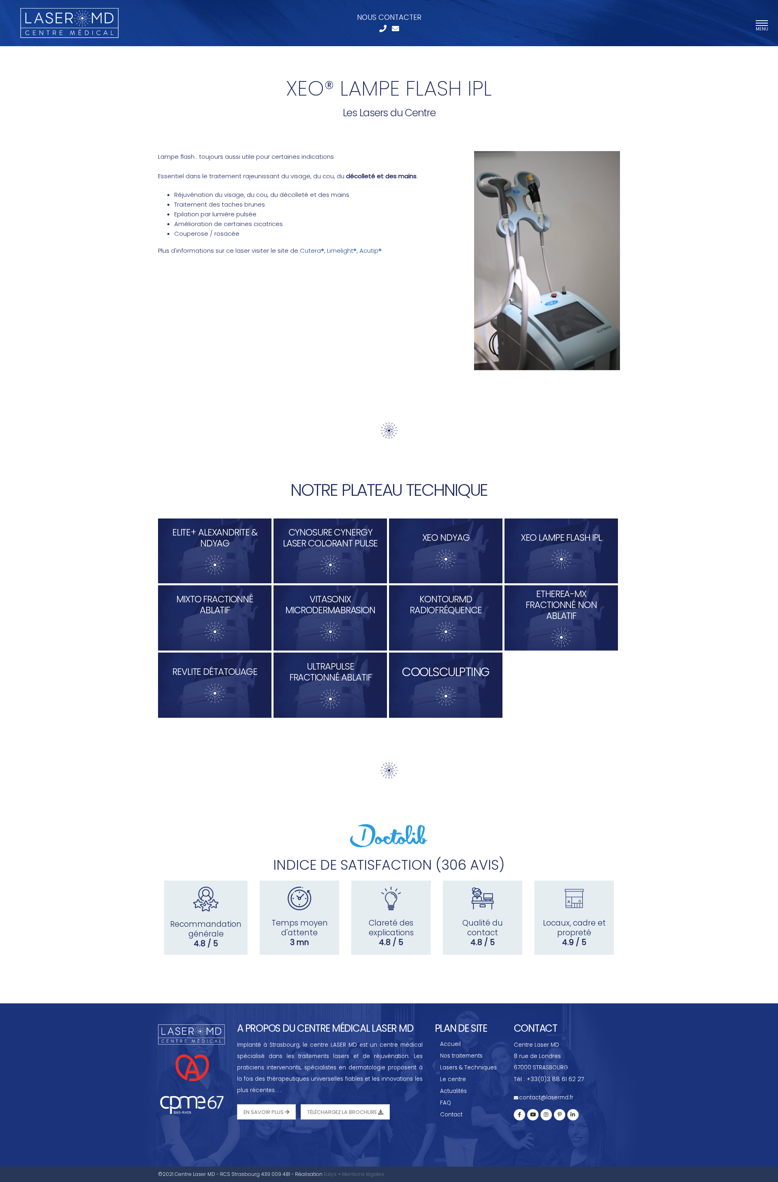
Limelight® (342, 250)
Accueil (450, 1044)
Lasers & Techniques (468, 1067)
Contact (451, 1114)
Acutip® (370, 250)
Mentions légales (363, 1174)
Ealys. (330, 1174)
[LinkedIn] (573, 1114)
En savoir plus (264, 1112)
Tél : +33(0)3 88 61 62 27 (549, 1079)
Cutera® (312, 250)
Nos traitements (461, 1056)
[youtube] (533, 1114)
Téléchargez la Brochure (342, 1112)
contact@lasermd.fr (546, 1097)
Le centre (453, 1079)
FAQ (445, 1103)
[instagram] (546, 1114)
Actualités (453, 1091)
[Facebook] (519, 1114)
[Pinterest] (559, 1114)
